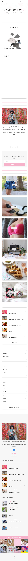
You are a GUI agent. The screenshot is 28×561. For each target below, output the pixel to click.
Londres (4, 382)
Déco (4, 363)
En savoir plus (14, 455)
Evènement (5, 369)
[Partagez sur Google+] (9, 56)
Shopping (5, 391)
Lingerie (4, 379)
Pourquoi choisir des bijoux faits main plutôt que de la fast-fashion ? (18, 336)
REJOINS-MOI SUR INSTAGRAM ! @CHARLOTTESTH (14, 537)
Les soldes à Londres (13, 503)
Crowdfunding (6, 356)
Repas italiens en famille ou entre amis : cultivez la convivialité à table (17, 324)
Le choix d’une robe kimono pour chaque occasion (17, 330)
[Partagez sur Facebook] (4, 56)
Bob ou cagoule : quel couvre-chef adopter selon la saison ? (17, 312)
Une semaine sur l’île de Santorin (16, 521)
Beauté (4, 350)
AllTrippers (14, 453)
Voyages (4, 398)
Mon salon (11, 515)
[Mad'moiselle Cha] (14, 10)
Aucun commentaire (18, 30)
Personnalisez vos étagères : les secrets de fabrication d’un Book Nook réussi (17, 318)
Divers (4, 366)
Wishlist (4, 401)
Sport (4, 395)
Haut (14, 558)
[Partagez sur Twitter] (6, 56)
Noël (4, 388)
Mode (4, 385)
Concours (5, 353)
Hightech (4, 372)
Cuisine (4, 359)
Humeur (4, 375)
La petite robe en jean (13, 527)
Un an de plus (12, 509)
